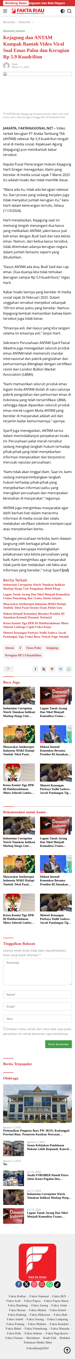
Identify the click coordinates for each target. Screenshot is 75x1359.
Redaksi (65, 1338)
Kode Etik (49, 1338)
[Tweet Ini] (44, 669)
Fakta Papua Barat (56, 1300)
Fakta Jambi (15, 1319)
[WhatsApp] (49, 1284)
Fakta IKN (59, 1296)
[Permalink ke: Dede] (6, 65)
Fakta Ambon (33, 1333)
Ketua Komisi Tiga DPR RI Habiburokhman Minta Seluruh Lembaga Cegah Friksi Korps (36, 625)
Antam (9, 647)
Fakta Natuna (14, 1338)
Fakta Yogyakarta (57, 1333)
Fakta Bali (60, 1314)
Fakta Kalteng (17, 1314)
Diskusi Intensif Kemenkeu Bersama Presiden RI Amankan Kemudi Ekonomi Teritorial (33, 615)
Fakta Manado (60, 1328)
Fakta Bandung (18, 1305)
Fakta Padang (15, 1324)
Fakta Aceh (13, 1300)
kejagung (52, 647)
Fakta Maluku (37, 1324)
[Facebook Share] (35, 669)
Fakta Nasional (39, 1296)
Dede (15, 64)
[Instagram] (34, 1284)
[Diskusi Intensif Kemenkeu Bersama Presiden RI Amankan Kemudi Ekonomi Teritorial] (56, 734)
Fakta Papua (32, 1300)
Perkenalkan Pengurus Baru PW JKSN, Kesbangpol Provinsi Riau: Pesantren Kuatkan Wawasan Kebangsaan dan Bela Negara (36, 1132)
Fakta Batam (17, 1310)
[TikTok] (57, 1284)
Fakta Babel (13, 1328)
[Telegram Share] (60, 669)
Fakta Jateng (39, 1305)
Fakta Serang (35, 1319)
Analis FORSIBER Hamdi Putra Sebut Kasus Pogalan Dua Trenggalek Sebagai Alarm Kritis (48, 1177)
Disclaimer (33, 1338)
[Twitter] (26, 1284)
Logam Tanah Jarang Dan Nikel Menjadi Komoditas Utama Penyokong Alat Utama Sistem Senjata (36, 596)
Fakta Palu (14, 1333)
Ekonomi (8, 31)
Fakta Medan (37, 1310)
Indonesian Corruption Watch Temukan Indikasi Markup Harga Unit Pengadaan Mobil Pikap (34, 586)
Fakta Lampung (57, 1319)
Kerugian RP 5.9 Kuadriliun (23, 655)
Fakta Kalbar (17, 1296)
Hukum (20, 31)
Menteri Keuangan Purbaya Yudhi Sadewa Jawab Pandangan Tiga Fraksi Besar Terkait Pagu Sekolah (36, 634)
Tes (5, 1164)
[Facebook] (18, 1284)
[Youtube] (42, 1284)
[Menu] (6, 10)
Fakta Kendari (59, 1324)
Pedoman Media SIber (38, 1342)
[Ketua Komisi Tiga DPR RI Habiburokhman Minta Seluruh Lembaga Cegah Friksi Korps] (19, 772)
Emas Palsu (33, 647)
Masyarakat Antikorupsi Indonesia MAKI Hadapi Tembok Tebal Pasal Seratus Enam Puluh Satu (34, 605)
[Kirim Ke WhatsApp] (69, 669)
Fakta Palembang (36, 1328)
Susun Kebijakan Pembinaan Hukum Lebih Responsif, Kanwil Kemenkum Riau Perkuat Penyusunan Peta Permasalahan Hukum (48, 1147)
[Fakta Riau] (27, 10)
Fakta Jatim (59, 1305)
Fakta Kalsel (58, 1310)
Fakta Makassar (40, 1314)
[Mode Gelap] (62, 11)
